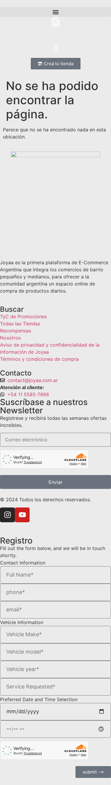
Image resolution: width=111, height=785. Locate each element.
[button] (55, 12)
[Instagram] (7, 514)
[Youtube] (22, 514)
